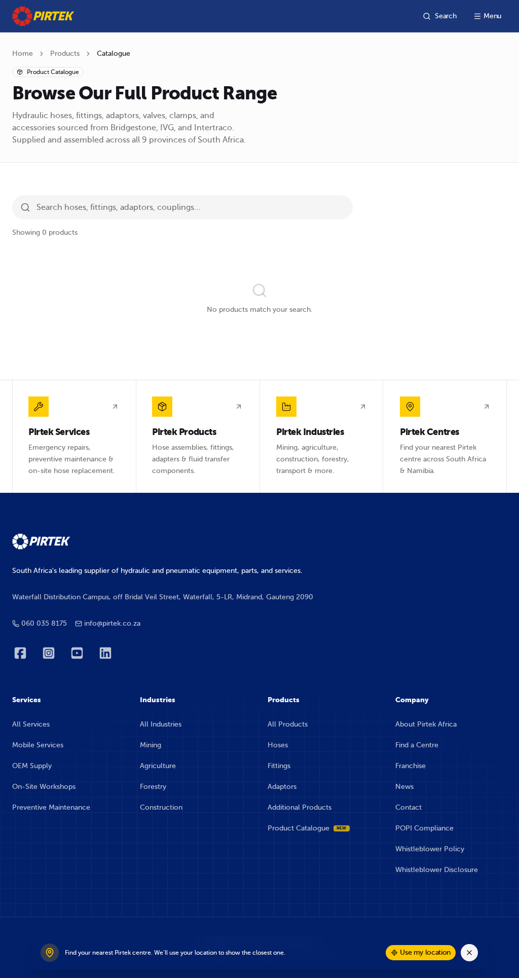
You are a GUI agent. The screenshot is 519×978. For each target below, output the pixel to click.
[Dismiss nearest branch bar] (469, 953)
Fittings (279, 766)
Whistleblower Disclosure (436, 870)
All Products (288, 724)
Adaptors (282, 786)
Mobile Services (37, 745)
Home (22, 53)
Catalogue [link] (113, 53)
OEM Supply (32, 766)
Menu (492, 16)
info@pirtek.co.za (112, 623)
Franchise (410, 766)
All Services (31, 724)
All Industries (160, 724)
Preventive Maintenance (51, 807)
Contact (408, 807)
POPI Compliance (424, 828)
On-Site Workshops (44, 786)
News (404, 786)
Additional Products (299, 807)
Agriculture (158, 766)
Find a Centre (416, 745)
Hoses (278, 745)
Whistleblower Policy (429, 849)
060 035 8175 (44, 623)
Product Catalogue (307, 828)
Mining (150, 745)
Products (65, 53)
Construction (161, 807)
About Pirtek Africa (426, 724)
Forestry (153, 786)
